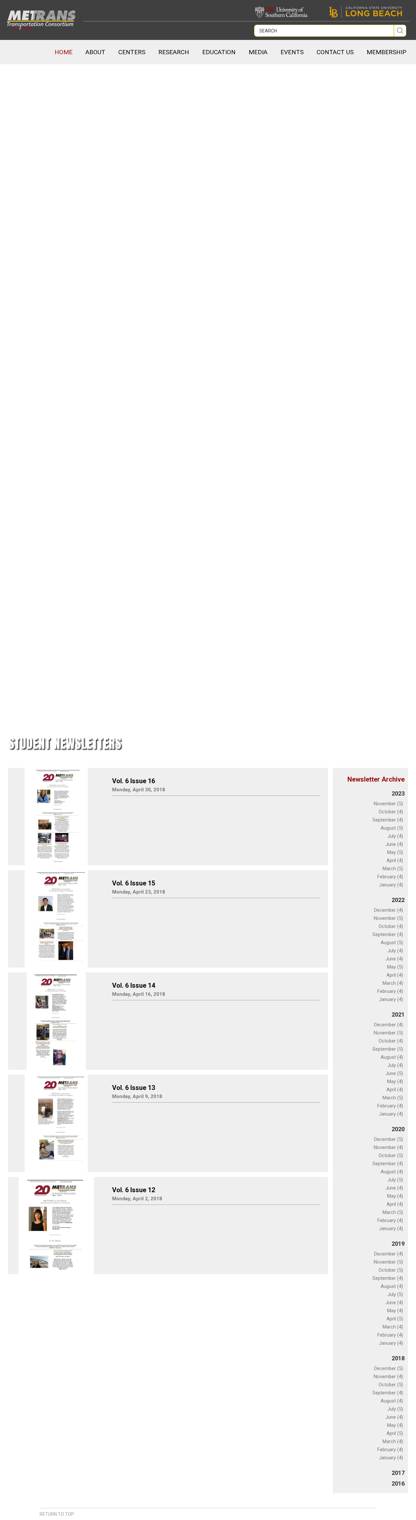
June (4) (394, 844)
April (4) (394, 860)
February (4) (390, 877)
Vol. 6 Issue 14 (133, 985)
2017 (398, 1472)
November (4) (388, 1147)
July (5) (395, 1180)
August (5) (392, 828)
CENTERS (131, 52)
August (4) (392, 1057)
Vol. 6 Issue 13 (133, 1088)
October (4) (391, 812)
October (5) (391, 1155)
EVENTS (292, 52)
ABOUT (95, 52)
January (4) (391, 885)
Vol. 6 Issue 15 (133, 883)
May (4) (395, 1081)
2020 (398, 1129)
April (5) (394, 1319)
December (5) (388, 1139)
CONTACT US (335, 52)
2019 (398, 1243)
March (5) (393, 868)
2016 (398, 1483)
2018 (398, 1358)
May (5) (395, 852)
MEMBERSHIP (386, 52)
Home (63, 52)
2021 (398, 1014)
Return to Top (57, 1514)
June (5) (394, 1073)
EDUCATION (219, 52)
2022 (398, 899)
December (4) (388, 910)
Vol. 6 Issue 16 (133, 781)
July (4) (395, 836)
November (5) (388, 804)
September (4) (387, 820)
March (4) (393, 983)
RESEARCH (173, 52)
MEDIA (258, 52)
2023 (398, 793)
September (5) (387, 1049)
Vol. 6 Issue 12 (133, 1190)
